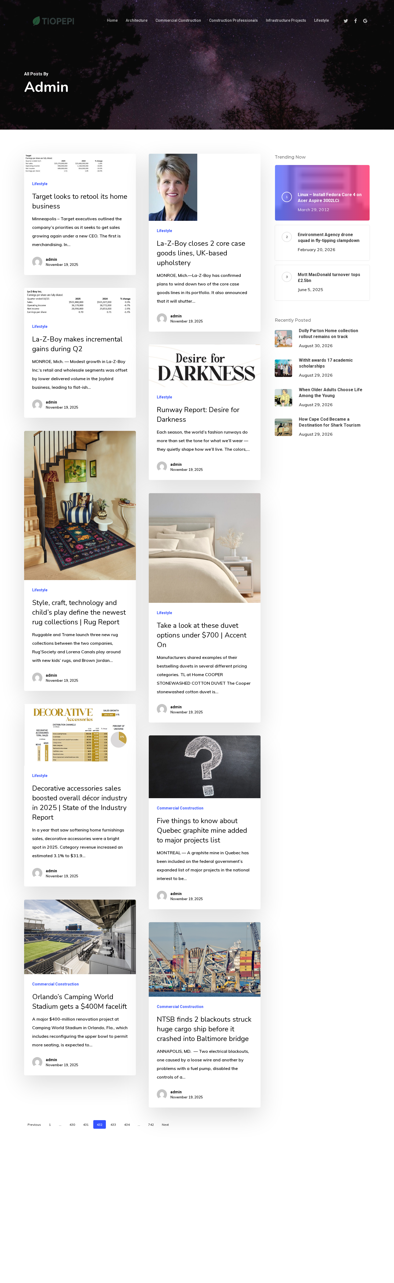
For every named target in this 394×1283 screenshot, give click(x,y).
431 (86, 1125)
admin (51, 259)
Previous (34, 1125)
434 (127, 1125)
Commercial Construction (180, 808)
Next (165, 1125)
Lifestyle (39, 184)
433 (113, 1125)
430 (72, 1125)
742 (151, 1125)
